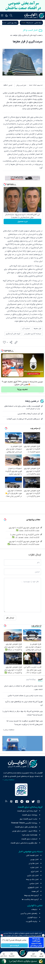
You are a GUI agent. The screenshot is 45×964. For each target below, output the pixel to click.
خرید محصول (23, 221)
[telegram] (21, 802)
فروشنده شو (14, 945)
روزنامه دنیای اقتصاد (29, 815)
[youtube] (27, 802)
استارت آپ (26, 328)
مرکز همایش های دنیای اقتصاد (26, 827)
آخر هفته (35, 891)
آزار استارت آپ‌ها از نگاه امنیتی (29, 414)
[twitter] (33, 802)
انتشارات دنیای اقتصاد (29, 839)
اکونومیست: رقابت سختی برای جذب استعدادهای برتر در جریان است (22, 407)
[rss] (6, 802)
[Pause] (3, 375)
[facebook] (16, 802)
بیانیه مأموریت (31, 921)
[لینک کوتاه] (16, 342)
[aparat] (11, 802)
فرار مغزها (37, 328)
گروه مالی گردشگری (13, 334)
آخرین (40, 679)
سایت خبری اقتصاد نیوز (28, 819)
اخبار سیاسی (34, 883)
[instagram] (38, 802)
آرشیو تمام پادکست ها (30, 899)
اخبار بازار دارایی (32, 875)
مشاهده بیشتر (9, 730)
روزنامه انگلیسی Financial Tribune (24, 823)
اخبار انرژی (34, 871)
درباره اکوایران (32, 917)
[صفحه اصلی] (22, 953)
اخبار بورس (34, 859)
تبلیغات (34, 909)
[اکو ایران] (34, 15)
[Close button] (43, 935)
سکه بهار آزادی (37, 23)
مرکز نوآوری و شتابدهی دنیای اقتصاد (23, 843)
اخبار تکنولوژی (33, 887)
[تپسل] (4, 184)
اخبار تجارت (34, 867)
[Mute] (7, 375)
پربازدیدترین (31, 679)
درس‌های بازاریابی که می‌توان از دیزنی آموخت (23, 419)
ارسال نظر (10, 618)
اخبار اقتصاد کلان (32, 855)
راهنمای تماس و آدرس (28, 913)
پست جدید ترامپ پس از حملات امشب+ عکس (25, 695)
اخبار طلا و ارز (33, 863)
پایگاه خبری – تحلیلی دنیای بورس (24, 831)
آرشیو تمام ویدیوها (31, 895)
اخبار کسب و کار (30, 30)
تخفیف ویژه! (22, 389)
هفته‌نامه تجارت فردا (29, 835)
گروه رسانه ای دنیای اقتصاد (27, 811)
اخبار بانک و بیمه (32, 879)
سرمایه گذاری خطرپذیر (32, 334)
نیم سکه (11, 23)
